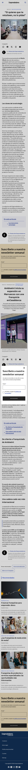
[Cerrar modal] (24, 368)
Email (4, 383)
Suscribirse (14, 398)
